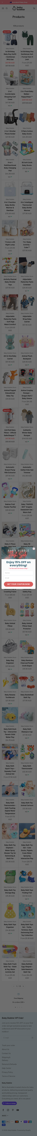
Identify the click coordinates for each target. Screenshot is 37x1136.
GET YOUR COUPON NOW (18, 584)
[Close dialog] (34, 549)
